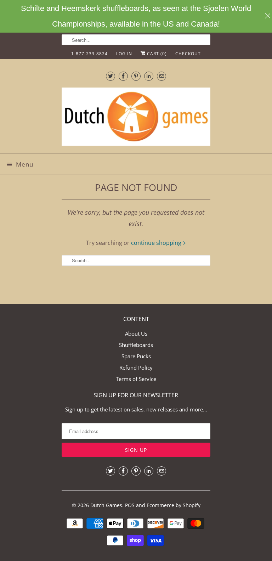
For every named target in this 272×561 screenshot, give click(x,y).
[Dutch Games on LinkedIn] (148, 76)
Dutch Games (106, 505)
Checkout (188, 54)
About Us (136, 333)
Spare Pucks (136, 356)
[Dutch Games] (136, 118)
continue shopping (157, 243)
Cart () (156, 54)
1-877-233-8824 (89, 54)
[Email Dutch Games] (161, 76)
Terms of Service (136, 378)
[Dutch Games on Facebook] (123, 76)
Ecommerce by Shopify (173, 505)
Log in (124, 54)
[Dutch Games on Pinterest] (136, 76)
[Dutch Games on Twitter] (110, 76)
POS (130, 505)
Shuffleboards (136, 344)
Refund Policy (136, 367)
